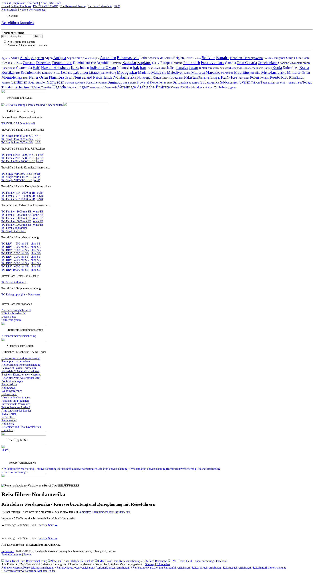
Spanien (168, 83)
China (298, 58)
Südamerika (209, 82)
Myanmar (22, 77)
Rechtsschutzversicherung (181, 468)
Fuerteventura (212, 62)
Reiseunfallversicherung (177, 567)
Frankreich (191, 62)
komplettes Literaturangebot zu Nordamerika (104, 511)
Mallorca (198, 72)
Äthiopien (94, 58)
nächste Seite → (48, 525)
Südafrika (194, 82)
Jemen (203, 67)
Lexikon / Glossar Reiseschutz (18, 368)
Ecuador (129, 62)
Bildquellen (163, 564)
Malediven (175, 72)
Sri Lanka (180, 82)
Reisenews (7, 423)
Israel (163, 67)
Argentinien (74, 58)
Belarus (168, 57)
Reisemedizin (9, 384)
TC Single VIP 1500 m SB (16, 173)
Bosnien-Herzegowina (246, 58)
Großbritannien (300, 63)
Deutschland (62, 62)
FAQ (117, 6)
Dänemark (43, 63)
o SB (38, 135)
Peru (234, 77)
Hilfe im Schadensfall (13, 313)
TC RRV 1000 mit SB (15, 246)
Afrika (15, 58)
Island (157, 68)
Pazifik (225, 77)
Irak (136, 67)
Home (5, 6)
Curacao (29, 62)
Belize (188, 58)
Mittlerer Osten (298, 72)
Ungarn (83, 87)
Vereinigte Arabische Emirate (144, 87)
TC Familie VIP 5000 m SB (18, 195)
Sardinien (19, 82)
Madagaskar (127, 72)
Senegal (90, 82)
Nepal (69, 77)
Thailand (290, 82)
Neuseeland (82, 77)
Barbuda (158, 57)
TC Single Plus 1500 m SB (17, 135)
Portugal (264, 77)
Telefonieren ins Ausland (15, 407)
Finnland (177, 63)
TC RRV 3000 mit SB (15, 256)
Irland (150, 67)
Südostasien (229, 82)
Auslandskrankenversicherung (18, 335)
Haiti (36, 67)
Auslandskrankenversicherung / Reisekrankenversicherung (129, 567)
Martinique (227, 72)
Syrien (244, 82)
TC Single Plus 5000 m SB (17, 142)
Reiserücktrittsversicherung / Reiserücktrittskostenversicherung (59, 567)
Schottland (80, 82)
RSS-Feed (55, 3)
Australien (108, 57)
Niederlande (102, 77)
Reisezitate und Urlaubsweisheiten (21, 426)
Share (4, 449)
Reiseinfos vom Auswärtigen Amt (20, 377)
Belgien (178, 58)
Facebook (33, 3)
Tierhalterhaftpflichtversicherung (146, 468)
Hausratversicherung (208, 468)
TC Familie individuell (14, 227)
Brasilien (268, 58)
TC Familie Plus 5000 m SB (18, 158)
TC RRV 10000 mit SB (15, 269)
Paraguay (215, 77)
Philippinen (243, 77)
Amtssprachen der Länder (16, 410)
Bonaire (222, 57)
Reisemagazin (9, 9)
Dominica (116, 62)
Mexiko (255, 72)
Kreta (17, 72)
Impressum (19, 3)
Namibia (56, 77)
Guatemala (24, 67)
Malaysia (158, 72)
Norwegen (144, 77)
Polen (254, 77)
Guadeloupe (8, 67)
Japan (193, 67)
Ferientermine (9, 394)
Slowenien (156, 82)
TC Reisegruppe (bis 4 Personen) (20, 294)
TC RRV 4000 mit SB (15, 259)
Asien (86, 58)
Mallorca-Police (46, 570)
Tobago (307, 82)
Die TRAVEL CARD (45, 6)
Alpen (49, 58)
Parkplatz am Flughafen (15, 400)
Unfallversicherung (46, 468)
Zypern (232, 87)
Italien (171, 67)
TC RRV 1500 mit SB (15, 250)
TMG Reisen (9, 413)
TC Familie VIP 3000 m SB (18, 192)
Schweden (56, 82)
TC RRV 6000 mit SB (15, 266)
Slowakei (143, 82)
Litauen (94, 72)
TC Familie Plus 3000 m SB (18, 154)
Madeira (144, 72)
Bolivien (208, 57)
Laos (58, 72)
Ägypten (5, 58)
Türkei (36, 87)
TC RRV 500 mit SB (15, 243)
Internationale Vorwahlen (15, 404)
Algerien (37, 58)
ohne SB (38, 211)
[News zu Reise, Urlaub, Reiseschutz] (71, 561)
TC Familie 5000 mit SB (16, 221)
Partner (27, 554)
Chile (289, 58)
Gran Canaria (247, 62)
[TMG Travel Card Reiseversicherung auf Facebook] (197, 561)
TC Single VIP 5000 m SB (16, 180)
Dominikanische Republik (91, 63)
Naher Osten (38, 77)
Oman (157, 77)
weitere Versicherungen (32, 9)
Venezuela (111, 87)
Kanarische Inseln (253, 67)
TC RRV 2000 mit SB (15, 253)
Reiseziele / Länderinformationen (20, 371)
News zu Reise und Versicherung (20, 358)
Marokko (213, 72)
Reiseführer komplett (17, 22)
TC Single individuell (13, 231)
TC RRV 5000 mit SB (15, 263)
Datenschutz (8, 316)
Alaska (25, 57)
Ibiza (75, 67)
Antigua (59, 58)
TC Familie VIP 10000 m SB (18, 199)
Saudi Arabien (37, 82)
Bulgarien (279, 57)
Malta (187, 72)
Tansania (267, 82)
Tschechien (22, 87)
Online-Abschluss (21, 6)
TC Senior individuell (13, 282)
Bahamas (124, 57)
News (44, 3)
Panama (203, 77)
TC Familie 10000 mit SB (16, 224)
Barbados (145, 58)
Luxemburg (108, 72)
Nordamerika (124, 77)
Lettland (67, 72)
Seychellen (101, 82)
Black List (7, 430)
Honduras (61, 67)
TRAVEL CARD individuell (18, 123)
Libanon (80, 72)
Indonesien (124, 67)
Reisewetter (8, 387)
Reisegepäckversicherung (237, 567)
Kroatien (27, 72)
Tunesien (46, 87)
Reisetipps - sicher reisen (15, 361)
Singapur (115, 82)
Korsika (7, 72)
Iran (143, 67)
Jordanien (213, 67)
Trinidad (7, 87)
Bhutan (197, 58)
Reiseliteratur (9, 420)
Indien (84, 67)
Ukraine (71, 87)
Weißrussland (190, 87)
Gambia (230, 63)
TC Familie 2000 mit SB (16, 214)
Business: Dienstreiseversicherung (21, 374)
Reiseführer (8, 417)
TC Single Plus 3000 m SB (17, 139)
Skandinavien (129, 83)
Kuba (37, 72)
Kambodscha (226, 68)
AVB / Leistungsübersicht (16, 310)
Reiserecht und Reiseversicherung (20, 364)
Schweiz (69, 82)
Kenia (277, 67)
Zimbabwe (221, 87)
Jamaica (182, 67)
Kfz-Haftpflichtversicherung (17, 468)
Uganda (59, 87)
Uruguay (94, 87)
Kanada (237, 67)
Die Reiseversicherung (73, 6)
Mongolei (9, 77)
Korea (304, 67)
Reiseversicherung (12, 567)
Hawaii (47, 67)
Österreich (167, 77)
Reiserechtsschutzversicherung (19, 570)
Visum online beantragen (15, 397)
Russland (6, 82)
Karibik (268, 67)
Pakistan (191, 77)
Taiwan (255, 82)
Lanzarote (48, 72)
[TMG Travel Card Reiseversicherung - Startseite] (24, 561)
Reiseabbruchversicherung (207, 567)
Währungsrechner (11, 390)
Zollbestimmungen (12, 381)
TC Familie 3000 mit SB (16, 218)
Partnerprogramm (11, 319)
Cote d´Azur (15, 62)
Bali (135, 58)
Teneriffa (280, 82)
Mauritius (242, 72)
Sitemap (149, 564)
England (144, 62)
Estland (156, 63)
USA (101, 87)
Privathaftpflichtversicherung (110, 468)
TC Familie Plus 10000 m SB (18, 161)
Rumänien (296, 77)
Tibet (299, 82)
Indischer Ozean (103, 67)
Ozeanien (177, 77)
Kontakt (6, 3)
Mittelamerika (273, 72)
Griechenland (267, 63)
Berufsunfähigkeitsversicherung (75, 468)
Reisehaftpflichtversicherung (269, 567)
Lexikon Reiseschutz (100, 6)
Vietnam (175, 87)
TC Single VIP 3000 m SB (16, 176)
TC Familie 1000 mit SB (16, 211)
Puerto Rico (279, 77)
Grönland (283, 62)
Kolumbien (291, 67)
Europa (165, 63)
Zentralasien (206, 87)
